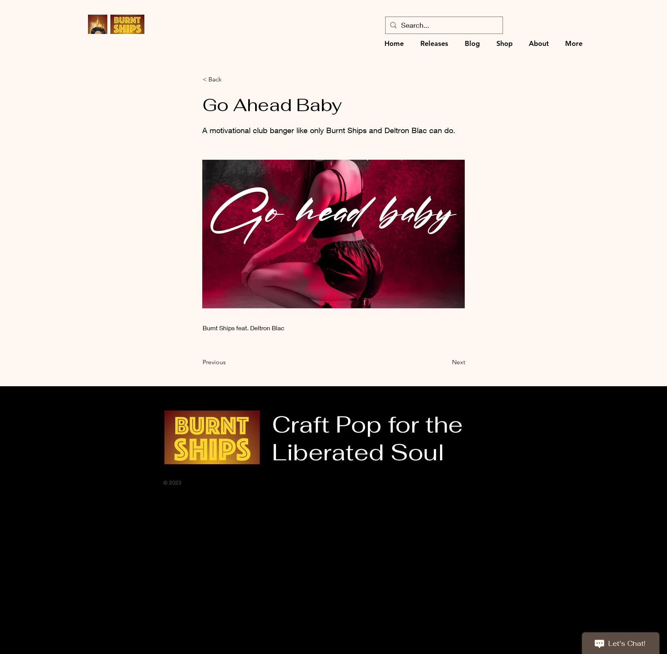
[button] (228, 79)
